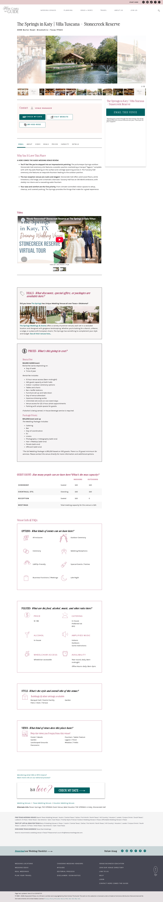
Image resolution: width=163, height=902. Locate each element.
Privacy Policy (49, 898)
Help (101, 875)
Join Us (134, 10)
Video (37, 144)
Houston (112, 817)
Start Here (134, 2)
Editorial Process (66, 871)
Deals (46, 144)
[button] (19, 60)
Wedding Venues (48, 10)
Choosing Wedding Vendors (70, 863)
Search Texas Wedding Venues (47, 817)
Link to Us (104, 871)
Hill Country (104, 817)
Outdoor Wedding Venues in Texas (89, 820)
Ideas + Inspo (86, 10)
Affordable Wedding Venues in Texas (114, 820)
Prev (20, 241)
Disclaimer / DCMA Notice (69, 875)
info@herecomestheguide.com (71, 833)
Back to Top (155, 867)
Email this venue (125, 112)
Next (98, 241)
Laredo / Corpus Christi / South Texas (129, 817)
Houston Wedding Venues (63, 803)
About (29, 144)
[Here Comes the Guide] (9, 8)
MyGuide (61, 867)
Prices (55, 144)
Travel (103, 10)
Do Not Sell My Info (73, 898)
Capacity (65, 144)
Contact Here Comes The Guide (113, 883)
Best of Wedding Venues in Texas (51, 823)
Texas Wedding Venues (42, 803)
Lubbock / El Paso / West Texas (25, 820)
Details (75, 144)
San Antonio (42, 820)
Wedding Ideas (21, 867)
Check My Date (69, 790)
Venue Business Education (111, 863)
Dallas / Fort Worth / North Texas (86, 817)
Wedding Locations (24, 863)
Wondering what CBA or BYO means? (32, 775)
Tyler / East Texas (54, 820)
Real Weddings (22, 871)
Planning (68, 10)
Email (21, 144)
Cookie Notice (60, 898)
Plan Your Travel (23, 875)
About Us (119, 10)
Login (101, 879)
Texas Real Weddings (43, 829)
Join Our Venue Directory (111, 867)
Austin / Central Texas (66, 817)
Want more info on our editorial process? (33, 778)
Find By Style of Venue (68, 820)
